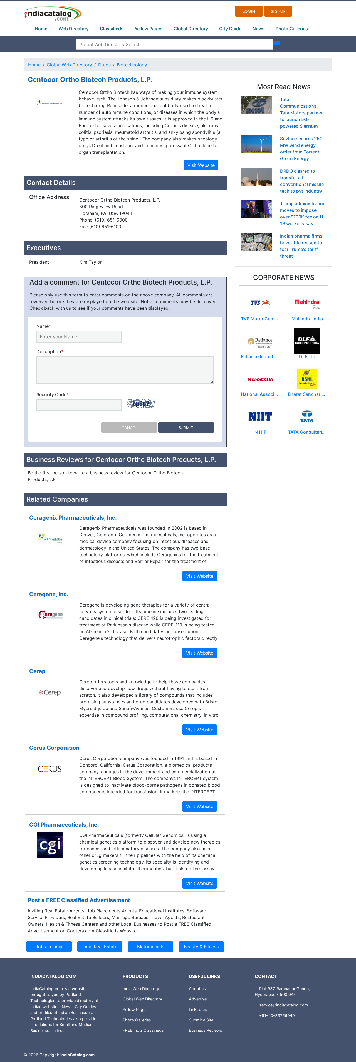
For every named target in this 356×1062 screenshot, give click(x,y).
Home (41, 28)
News (258, 28)
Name (43, 326)
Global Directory (191, 28)
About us (197, 988)
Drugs (104, 64)
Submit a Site (201, 1020)
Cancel (129, 427)
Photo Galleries (292, 28)
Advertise (198, 998)
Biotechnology (132, 64)
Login (249, 11)
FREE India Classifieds (143, 1030)
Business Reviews (205, 1030)
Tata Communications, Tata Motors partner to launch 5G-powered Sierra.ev (301, 113)
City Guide (230, 28)
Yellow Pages (148, 28)
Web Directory (73, 28)
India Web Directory (141, 988)
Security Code (52, 394)
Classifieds (111, 28)
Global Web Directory (69, 64)
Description (49, 351)
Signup (278, 11)
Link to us (198, 1009)
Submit (186, 427)
